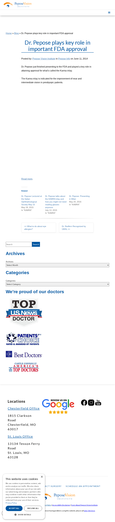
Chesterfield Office (24, 408)
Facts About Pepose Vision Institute (84, 505)
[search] (36, 244)
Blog (16, 33)
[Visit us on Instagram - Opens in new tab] (91, 402)
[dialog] (24, 496)
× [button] (42, 477)
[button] (109, 12)
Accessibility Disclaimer (61, 505)
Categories (10, 281)
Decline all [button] (33, 508)
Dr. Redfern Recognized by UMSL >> (74, 227)
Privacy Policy (46, 505)
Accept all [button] (14, 508)
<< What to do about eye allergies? (35, 227)
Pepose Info (64, 59)
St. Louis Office (20, 436)
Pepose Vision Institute (43, 59)
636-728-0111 (89, 511)
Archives (9, 262)
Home (9, 33)
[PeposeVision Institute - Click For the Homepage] (17, 4)
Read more (26, 179)
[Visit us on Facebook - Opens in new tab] (84, 402)
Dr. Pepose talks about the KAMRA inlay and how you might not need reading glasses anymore (55, 201)
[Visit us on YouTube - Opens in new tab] (98, 402)
